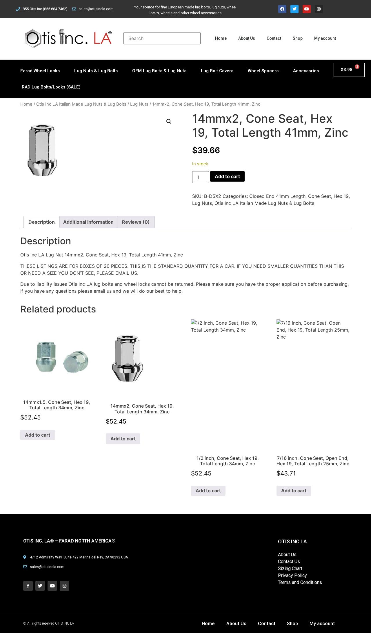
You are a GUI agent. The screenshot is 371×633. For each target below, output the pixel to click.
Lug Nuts (139, 104)
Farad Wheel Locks (40, 70)
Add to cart (227, 176)
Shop (298, 38)
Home (221, 38)
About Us (246, 38)
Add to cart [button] (37, 435)
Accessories (306, 70)
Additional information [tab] (88, 222)
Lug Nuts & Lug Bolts (96, 70)
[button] (169, 121)
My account (325, 38)
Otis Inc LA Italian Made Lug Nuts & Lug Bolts (81, 104)
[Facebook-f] (28, 586)
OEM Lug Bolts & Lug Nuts (159, 70)
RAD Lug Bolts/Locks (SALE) (51, 87)
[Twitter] (294, 9)
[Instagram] (319, 9)
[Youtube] (307, 9)
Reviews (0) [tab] (136, 222)
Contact (274, 38)
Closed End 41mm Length (277, 196)
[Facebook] (282, 9)
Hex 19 (341, 196)
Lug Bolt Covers (217, 70)
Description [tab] (41, 222)
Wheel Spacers (263, 70)
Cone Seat (319, 196)
